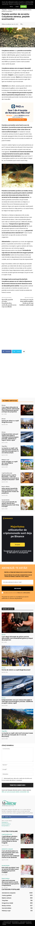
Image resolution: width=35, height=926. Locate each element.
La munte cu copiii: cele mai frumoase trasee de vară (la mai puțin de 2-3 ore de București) (10, 450)
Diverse (4, 405)
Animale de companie (7, 848)
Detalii (17, 6)
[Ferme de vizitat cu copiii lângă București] (27, 423)
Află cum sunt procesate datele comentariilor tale (15, 792)
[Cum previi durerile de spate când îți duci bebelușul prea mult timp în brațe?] (27, 504)
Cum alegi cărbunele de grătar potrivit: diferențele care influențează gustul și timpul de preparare (10, 409)
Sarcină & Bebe (6, 499)
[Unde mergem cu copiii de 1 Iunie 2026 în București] (27, 464)
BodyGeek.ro (6, 826)
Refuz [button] (11, 6)
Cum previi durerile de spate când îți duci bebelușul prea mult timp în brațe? (10, 504)
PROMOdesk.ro (6, 818)
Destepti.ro (5, 822)
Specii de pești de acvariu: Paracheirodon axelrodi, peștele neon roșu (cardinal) (9, 303)
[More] (24, 351)
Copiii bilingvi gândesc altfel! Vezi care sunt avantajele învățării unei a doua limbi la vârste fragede (10, 839)
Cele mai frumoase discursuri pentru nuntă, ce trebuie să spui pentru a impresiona (10, 882)
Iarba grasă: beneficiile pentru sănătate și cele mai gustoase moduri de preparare (10, 491)
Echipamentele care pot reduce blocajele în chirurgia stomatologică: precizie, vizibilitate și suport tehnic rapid (10, 437)
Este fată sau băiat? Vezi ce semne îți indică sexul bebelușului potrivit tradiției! (10, 870)
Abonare (17, 588)
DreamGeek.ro (6, 824)
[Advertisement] (17, 327)
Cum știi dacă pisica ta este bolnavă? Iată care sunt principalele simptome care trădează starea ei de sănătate (10, 854)
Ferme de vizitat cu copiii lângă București (10, 421)
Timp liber (4, 9)
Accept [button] (23, 6)
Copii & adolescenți (7, 473)
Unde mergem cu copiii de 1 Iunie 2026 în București (9, 463)
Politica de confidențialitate (23, 592)
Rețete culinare (6, 486)
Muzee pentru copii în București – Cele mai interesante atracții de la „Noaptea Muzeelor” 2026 (10, 477)
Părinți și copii (5, 459)
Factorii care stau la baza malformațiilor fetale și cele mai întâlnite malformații (26, 302)
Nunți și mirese (5, 878)
